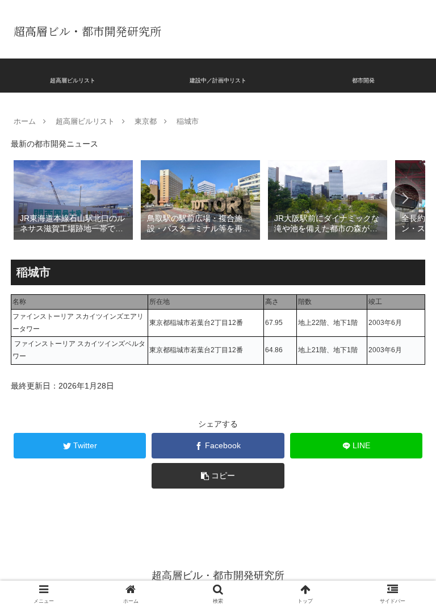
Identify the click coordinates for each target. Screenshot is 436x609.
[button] (405, 198)
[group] (73, 199)
